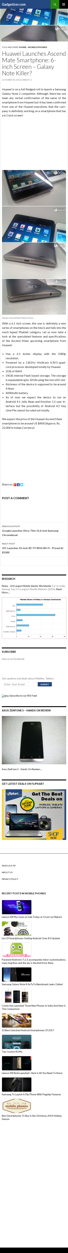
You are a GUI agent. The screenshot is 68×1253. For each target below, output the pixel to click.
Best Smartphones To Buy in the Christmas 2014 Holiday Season (32, 1117)
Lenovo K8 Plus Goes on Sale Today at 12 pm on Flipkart (32, 916)
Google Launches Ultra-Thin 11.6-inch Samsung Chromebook (30, 531)
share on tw (21, 484)
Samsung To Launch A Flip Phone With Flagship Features (31, 1094)
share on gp (14, 484)
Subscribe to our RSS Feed (23, 695)
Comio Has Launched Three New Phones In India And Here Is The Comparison (34, 1007)
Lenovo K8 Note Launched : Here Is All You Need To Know (32, 1073)
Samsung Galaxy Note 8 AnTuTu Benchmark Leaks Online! (32, 984)
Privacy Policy (10, 879)
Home (22, 47)
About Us (7, 872)
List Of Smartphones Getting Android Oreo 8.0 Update (31, 938)
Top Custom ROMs (12, 1051)
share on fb (18, 484)
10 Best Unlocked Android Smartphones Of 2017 (28, 1030)
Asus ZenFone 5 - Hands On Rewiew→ (22, 769)
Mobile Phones (37, 47)
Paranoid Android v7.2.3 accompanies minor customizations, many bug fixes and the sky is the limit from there (34, 961)
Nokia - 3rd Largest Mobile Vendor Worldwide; (26, 585)
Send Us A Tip (9, 865)
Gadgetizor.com (14, 4)
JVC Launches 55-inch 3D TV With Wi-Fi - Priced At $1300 (32, 548)
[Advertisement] (29, 144)
